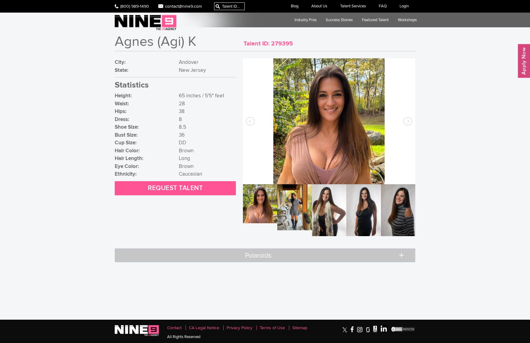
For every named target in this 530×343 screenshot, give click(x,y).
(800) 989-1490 (134, 6)
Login (404, 6)
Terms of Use (272, 327)
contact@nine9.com (183, 6)
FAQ (383, 6)
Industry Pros (305, 20)
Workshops (407, 20)
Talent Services (353, 6)
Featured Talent (375, 20)
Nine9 (145, 22)
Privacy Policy (239, 327)
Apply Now (524, 61)
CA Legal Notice (204, 327)
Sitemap (299, 327)
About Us (319, 6)
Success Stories (339, 20)
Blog (294, 6)
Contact (174, 327)
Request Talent (175, 188)
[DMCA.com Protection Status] (403, 331)
